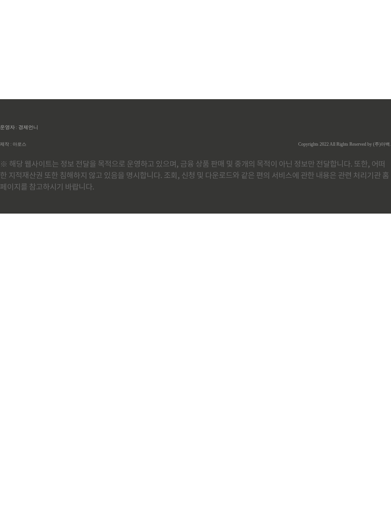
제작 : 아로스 (13, 144)
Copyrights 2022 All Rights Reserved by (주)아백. (344, 144)
